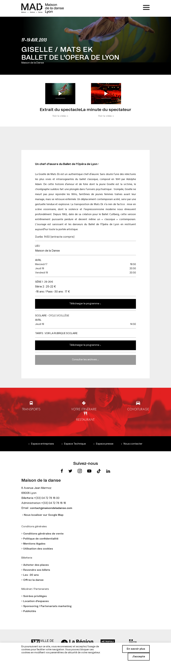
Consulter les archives (84, 359)
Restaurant (85, 419)
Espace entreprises (42, 444)
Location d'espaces (36, 601)
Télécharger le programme (84, 304)
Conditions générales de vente (43, 533)
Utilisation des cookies (38, 549)
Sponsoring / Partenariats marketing (47, 606)
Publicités (29, 611)
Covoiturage (138, 409)
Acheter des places (36, 565)
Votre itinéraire (84, 409)
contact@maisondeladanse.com (51, 508)
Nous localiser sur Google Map (43, 515)
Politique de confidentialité (40, 538)
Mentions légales (34, 544)
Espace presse (104, 444)
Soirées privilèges (35, 596)
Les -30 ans (31, 575)
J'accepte (138, 656)
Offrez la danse (33, 580)
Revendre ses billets (36, 570)
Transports (31, 409)
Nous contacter (133, 444)
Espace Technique (75, 444)
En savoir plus (136, 649)
